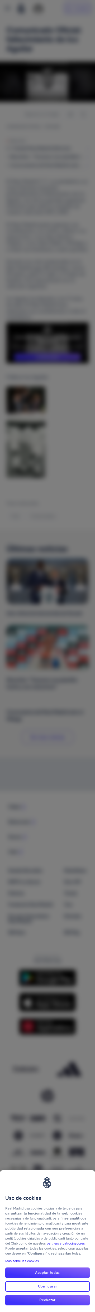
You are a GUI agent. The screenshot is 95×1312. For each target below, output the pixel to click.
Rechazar (47, 1300)
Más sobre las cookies (22, 1261)
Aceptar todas (47, 1272)
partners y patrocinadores (66, 1243)
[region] (47, 1241)
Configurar (47, 1286)
